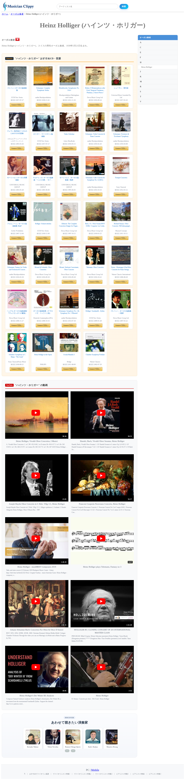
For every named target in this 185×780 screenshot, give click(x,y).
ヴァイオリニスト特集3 (103, 774)
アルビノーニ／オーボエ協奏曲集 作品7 (17, 225)
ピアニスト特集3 (155, 774)
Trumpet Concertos (121, 178)
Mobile (95, 770)
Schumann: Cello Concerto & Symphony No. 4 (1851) (95, 179)
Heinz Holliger (146, 67)
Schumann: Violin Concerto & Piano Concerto (95, 135)
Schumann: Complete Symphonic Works (43, 89)
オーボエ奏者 (145, 37)
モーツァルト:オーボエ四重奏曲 (17, 179)
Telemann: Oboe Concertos (95, 267)
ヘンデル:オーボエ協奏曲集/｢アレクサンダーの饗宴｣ (17, 312)
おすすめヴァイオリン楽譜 (39, 774)
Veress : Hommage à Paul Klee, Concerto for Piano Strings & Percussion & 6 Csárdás (121, 268)
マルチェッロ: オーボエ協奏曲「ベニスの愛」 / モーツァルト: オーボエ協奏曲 (43, 179)
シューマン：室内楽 (121, 88)
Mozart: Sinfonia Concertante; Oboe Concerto (69, 268)
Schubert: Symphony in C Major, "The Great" (17, 356)
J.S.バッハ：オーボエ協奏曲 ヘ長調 (121, 312)
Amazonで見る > (17, 105)
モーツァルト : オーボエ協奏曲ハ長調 (69, 179)
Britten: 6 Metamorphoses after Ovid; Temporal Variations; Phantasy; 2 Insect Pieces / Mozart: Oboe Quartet (95, 90)
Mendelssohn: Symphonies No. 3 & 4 (69, 89)
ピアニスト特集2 (139, 774)
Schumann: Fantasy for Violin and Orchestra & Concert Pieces (17, 268)
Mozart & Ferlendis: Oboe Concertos (43, 268)
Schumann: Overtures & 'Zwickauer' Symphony (121, 135)
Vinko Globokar (69, 134)
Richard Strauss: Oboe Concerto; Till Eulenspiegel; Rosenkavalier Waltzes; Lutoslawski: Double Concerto (121, 225)
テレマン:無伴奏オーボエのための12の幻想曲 (17, 132)
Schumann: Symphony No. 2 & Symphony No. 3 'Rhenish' (69, 312)
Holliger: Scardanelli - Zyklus (95, 311)
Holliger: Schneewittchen (43, 224)
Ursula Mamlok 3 (69, 355)
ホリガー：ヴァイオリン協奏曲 (43, 135)
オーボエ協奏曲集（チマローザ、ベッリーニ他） (43, 312)
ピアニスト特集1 (122, 774)
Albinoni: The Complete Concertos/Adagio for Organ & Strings (69, 225)
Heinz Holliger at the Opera (43, 355)
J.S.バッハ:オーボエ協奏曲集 (17, 89)
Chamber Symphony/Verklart (95, 355)
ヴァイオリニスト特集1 (61, 774)
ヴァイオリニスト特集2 (82, 774)
